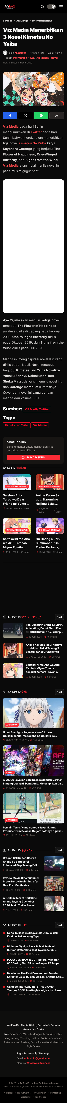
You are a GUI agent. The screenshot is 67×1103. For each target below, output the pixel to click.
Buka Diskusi (36, 457)
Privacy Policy (39, 1092)
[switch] (51, 6)
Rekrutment (23, 1092)
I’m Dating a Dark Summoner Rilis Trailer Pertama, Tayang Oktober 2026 (48, 547)
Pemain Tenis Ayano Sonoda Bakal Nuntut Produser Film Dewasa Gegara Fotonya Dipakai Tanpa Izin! (32, 831)
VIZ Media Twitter (37, 409)
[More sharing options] (56, 115)
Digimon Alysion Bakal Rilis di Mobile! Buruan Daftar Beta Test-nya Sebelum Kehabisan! (31, 950)
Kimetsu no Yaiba (16, 425)
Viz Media (11, 126)
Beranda (7, 20)
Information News (42, 20)
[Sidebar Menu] (61, 6)
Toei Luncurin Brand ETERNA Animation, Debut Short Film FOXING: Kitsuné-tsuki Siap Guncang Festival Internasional (44, 632)
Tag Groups (40, 1097)
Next (59, 616)
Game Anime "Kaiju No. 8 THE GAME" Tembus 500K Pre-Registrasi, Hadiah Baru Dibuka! (34, 990)
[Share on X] (25, 115)
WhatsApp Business (38, 1062)
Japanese (11, 820)
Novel (54, 57)
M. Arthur (20, 52)
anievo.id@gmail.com (37, 1058)
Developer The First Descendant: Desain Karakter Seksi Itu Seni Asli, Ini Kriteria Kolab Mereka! (35, 977)
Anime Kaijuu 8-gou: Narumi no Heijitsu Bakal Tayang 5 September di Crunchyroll (44, 648)
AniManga (22, 20)
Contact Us (55, 1092)
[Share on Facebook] (10, 115)
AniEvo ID (24, 617)
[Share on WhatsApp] (41, 115)
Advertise (9, 1092)
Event (9, 772)
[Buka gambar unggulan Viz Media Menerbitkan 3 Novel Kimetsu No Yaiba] (33, 89)
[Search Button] (42, 7)
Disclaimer (26, 1097)
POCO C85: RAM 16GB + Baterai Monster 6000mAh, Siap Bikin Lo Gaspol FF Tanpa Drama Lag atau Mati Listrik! (33, 963)
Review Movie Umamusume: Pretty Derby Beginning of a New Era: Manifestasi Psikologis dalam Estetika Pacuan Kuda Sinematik (21, 885)
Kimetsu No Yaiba (32, 143)
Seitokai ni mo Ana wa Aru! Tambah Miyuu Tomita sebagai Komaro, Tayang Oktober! (16, 547)
